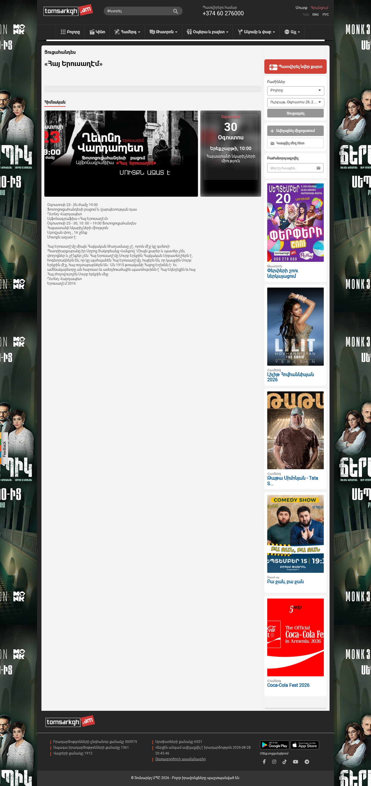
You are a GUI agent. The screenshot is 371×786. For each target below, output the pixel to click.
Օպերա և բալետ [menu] (209, 32)
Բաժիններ (276, 82)
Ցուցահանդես (60, 52)
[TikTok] (285, 762)
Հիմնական (55, 102)
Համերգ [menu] (129, 32)
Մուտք (301, 7)
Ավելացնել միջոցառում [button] (295, 131)
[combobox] (295, 90)
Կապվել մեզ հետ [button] (290, 143)
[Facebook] (264, 762)
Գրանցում (319, 7)
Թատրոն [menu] (165, 32)
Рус (326, 14)
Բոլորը (73, 32)
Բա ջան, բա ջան (285, 581)
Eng (315, 14)
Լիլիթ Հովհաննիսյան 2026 (290, 377)
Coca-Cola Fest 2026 (288, 685)
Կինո (100, 32)
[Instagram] (274, 762)
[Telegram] (307, 762)
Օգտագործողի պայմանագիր (180, 759)
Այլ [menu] (294, 32)
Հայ (305, 14)
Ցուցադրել (295, 113)
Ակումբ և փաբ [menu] (258, 32)
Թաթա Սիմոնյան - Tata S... (292, 480)
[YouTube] (295, 762)
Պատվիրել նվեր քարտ (300, 66)
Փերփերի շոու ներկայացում (282, 273)
